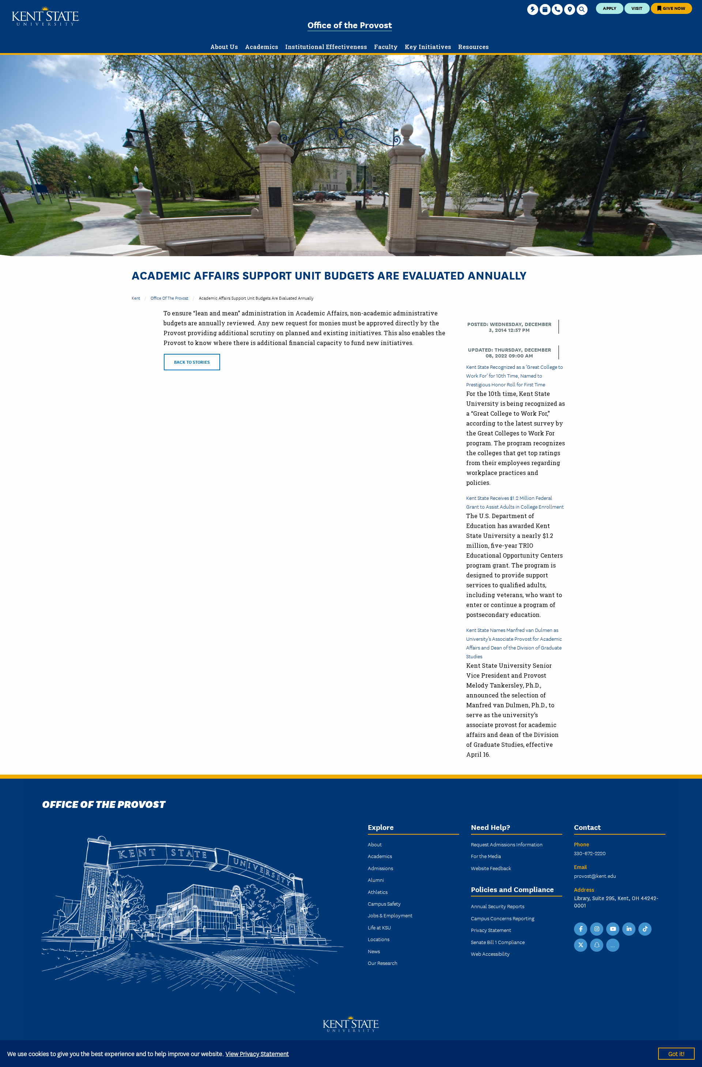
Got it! (676, 1053)
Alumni (376, 880)
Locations (378, 939)
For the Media (486, 856)
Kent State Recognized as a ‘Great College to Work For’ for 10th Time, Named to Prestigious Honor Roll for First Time (514, 375)
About (375, 844)
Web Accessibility (490, 954)
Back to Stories (192, 361)
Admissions (380, 868)
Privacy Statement (491, 930)
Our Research (382, 963)
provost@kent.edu (595, 876)
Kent (136, 297)
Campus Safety (384, 903)
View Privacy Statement (257, 1053)
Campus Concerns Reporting (502, 918)
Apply (609, 8)
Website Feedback (491, 868)
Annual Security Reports (497, 906)
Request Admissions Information (507, 844)
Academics (380, 856)
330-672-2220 (590, 853)
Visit (636, 8)
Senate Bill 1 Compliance (498, 942)
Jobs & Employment (390, 915)
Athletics (378, 892)
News (374, 951)
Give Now (673, 8)
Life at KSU (379, 927)
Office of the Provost (349, 24)
